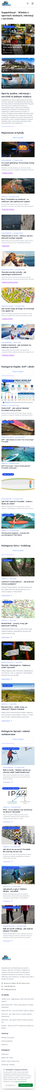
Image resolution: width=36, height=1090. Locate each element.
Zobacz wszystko (18, 137)
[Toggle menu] (33, 3)
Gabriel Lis (4, 196)
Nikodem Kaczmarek (7, 269)
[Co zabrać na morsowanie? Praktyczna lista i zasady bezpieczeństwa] (18, 81)
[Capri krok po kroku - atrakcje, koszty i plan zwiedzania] (18, 65)
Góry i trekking (8, 560)
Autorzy (4, 1033)
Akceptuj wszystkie (25, 1085)
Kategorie (5, 1050)
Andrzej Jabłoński (6, 160)
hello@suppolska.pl (10, 989)
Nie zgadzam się (10, 1085)
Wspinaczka (5, 246)
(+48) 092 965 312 (9, 986)
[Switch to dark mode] (27, 3)
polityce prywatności (20, 1081)
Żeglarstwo (5, 1054)
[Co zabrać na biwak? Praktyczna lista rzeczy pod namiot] (18, 39)
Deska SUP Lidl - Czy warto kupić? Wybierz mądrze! (17, 1010)
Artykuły (5, 995)
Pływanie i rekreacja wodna (10, 76)
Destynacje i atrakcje (9, 60)
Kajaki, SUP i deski (8, 381)
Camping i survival (9, 26)
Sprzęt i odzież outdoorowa (11, 748)
